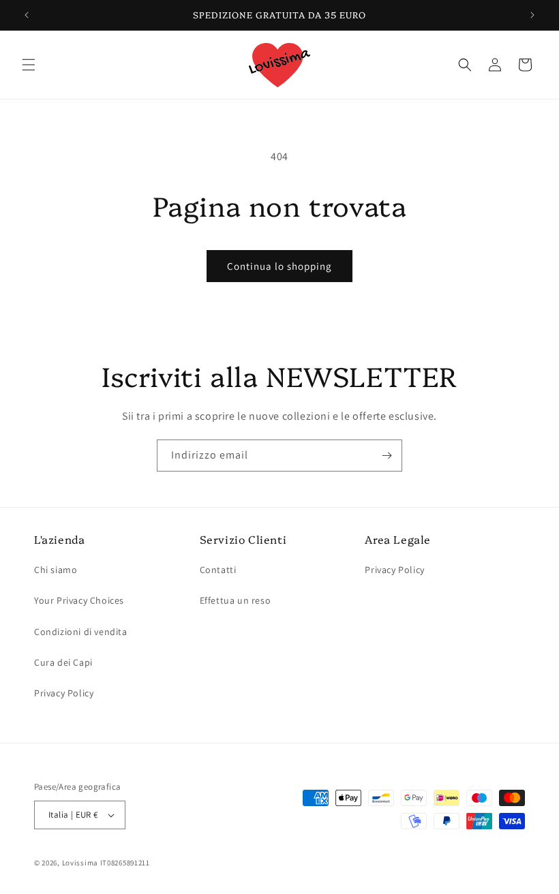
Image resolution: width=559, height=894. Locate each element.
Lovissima (80, 862)
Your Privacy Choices (79, 600)
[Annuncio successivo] (532, 15)
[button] (29, 65)
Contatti (218, 570)
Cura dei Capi (63, 662)
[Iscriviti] (387, 456)
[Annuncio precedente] (27, 15)
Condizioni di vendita (80, 632)
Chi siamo (55, 570)
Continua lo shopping (279, 266)
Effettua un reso (235, 600)
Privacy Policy (63, 693)
